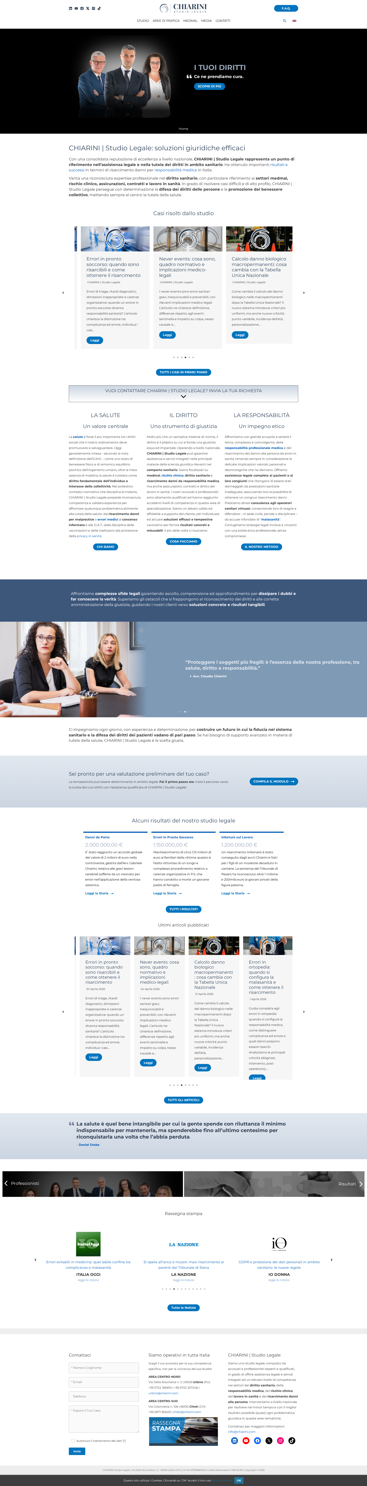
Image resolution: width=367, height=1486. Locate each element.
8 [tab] (197, 1095)
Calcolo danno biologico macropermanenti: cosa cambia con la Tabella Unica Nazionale (182, 267)
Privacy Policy (221, 1480)
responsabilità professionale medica (254, 448)
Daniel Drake (89, 1155)
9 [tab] (193, 1299)
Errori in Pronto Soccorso (173, 837)
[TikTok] (99, 8)
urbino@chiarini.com (163, 1403)
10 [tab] (197, 1299)
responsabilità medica (175, 170)
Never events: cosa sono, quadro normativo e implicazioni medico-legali (110, 267)
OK (239, 1480)
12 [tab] (204, 1299)
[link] (294, 21)
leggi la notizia (98, 1290)
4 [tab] (185, 357)
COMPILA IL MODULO (271, 781)
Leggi (90, 335)
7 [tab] (193, 1095)
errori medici (107, 519)
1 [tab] (174, 357)
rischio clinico (173, 475)
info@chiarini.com (242, 1442)
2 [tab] (178, 357)
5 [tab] (189, 357)
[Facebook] (82, 8)
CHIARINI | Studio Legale (99, 282)
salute (78, 437)
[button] (286, 8)
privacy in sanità (89, 536)
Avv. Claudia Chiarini (242, 288)
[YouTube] (76, 8)
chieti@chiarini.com (187, 1422)
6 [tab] (193, 357)
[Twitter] (87, 8)
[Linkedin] (70, 8)
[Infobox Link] (183, 394)
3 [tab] (182, 357)
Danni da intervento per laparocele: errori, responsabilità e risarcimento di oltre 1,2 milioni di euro (254, 270)
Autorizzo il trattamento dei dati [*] (101, 1451)
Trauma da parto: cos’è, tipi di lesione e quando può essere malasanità (264, 972)
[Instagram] (93, 8)
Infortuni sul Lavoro (237, 837)
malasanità (270, 519)
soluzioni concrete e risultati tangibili (227, 604)
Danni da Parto (97, 837)
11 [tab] (201, 1299)
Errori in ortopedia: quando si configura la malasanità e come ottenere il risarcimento (208, 977)
